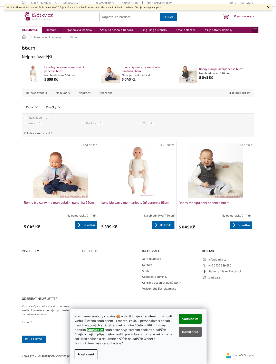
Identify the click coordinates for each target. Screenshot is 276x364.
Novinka (93, 123)
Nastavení (86, 354)
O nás (145, 270)
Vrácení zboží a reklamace (159, 288)
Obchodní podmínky (154, 276)
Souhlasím (190, 319)
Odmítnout (190, 332)
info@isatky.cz (217, 259)
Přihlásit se (33, 339)
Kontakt (147, 264)
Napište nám (130, 3)
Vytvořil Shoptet (244, 355)
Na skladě (38, 117)
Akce (34, 123)
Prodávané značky (159, 3)
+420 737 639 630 (219, 265)
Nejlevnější (63, 92)
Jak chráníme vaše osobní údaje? (99, 343)
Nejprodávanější (36, 92)
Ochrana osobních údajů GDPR (161, 282)
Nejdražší (85, 92)
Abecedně (106, 92)
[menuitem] (30, 30)
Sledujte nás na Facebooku (225, 271)
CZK (231, 3)
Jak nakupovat (151, 258)
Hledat (168, 16)
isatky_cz (214, 277)
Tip (147, 123)
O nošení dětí (105, 3)
